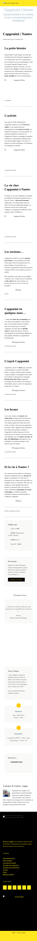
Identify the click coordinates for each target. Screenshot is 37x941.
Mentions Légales (8, 874)
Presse (5, 872)
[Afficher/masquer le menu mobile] (33, 3)
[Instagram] (5, 887)
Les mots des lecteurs (9, 863)
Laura (25, 786)
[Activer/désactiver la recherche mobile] (29, 3)
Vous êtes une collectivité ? (11, 867)
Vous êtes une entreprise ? (11, 865)
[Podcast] (14, 887)
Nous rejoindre (7, 860)
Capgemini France (16, 762)
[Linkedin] (19, 887)
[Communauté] (10, 887)
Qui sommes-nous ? (9, 858)
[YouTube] (29, 887)
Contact (5, 870)
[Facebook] (24, 887)
